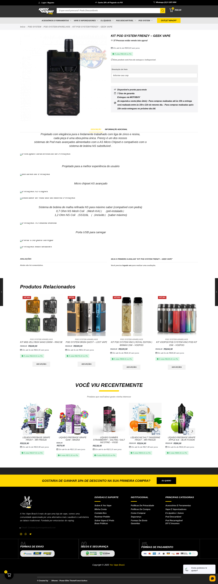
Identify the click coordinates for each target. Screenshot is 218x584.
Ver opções (41, 364)
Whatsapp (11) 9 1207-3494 (166, 2)
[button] (46, 2)
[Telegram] (30, 534)
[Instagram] (21, 534)
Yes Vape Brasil (117, 565)
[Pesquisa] (162, 10)
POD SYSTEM (34, 27)
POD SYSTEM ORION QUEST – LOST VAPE (86, 342)
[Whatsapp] (26, 534)
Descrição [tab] (96, 129)
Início (22, 27)
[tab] (96, 129)
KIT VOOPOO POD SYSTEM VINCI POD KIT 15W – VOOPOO (176, 343)
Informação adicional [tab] (116, 129)
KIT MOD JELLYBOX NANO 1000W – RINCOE (41, 342)
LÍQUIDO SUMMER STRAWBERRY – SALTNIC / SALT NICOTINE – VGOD (109, 439)
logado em (126, 265)
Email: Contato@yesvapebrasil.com (38, 528)
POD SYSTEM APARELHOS (57, 27)
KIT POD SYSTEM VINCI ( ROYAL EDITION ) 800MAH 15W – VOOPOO (131, 343)
